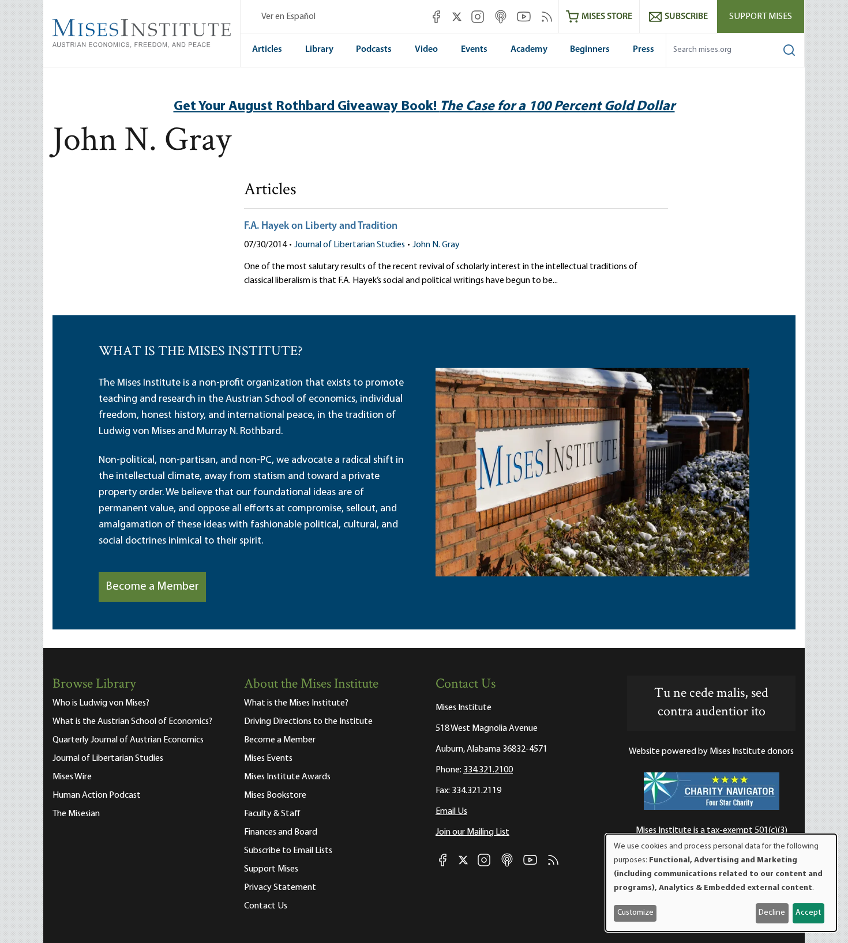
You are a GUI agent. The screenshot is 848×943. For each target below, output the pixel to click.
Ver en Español (288, 16)
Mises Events (268, 758)
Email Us (451, 811)
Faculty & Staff (272, 813)
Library (319, 49)
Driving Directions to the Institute (308, 721)
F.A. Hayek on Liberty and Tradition (320, 226)
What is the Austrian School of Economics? (132, 721)
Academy (529, 49)
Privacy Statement (280, 887)
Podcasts (374, 49)
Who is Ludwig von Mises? (100, 703)
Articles (267, 49)
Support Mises (760, 16)
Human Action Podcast (96, 795)
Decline (772, 912)
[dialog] (721, 882)
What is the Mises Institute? (296, 703)
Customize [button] (635, 912)
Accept (808, 912)
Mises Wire (72, 777)
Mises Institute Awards (287, 777)
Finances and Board (280, 832)
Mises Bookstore (275, 795)
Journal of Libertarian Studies (349, 245)
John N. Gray (436, 245)
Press (643, 49)
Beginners (590, 49)
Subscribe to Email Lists (288, 850)
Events (474, 49)
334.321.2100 (488, 770)
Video (426, 49)
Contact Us (265, 906)
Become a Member (152, 587)
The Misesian (76, 813)
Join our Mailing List (472, 832)
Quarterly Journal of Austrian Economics (128, 740)
